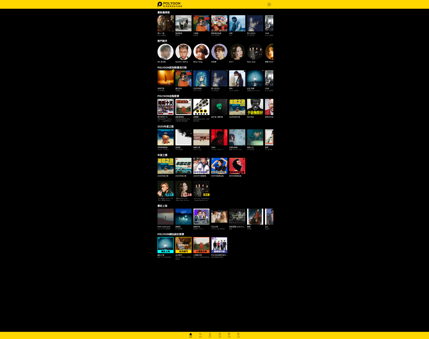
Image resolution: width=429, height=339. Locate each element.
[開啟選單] (269, 4)
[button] (174, 3)
